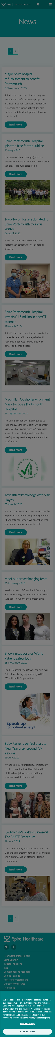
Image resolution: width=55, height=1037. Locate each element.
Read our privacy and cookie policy (35, 1018)
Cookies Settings (27, 1023)
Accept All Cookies (27, 1031)
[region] (27, 1014)
